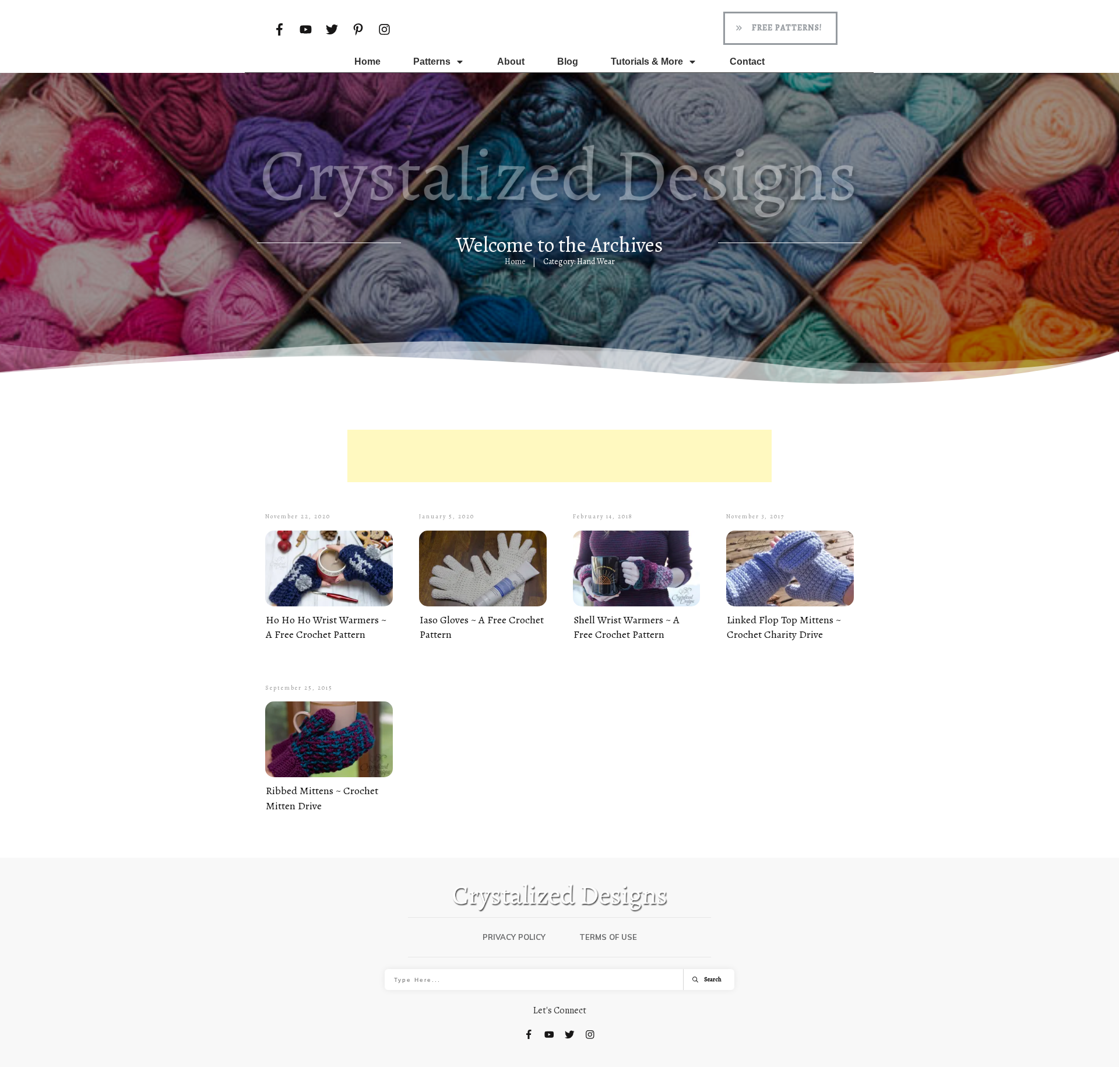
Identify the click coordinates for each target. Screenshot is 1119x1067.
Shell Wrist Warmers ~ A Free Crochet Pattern (626, 627)
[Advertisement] (559, 456)
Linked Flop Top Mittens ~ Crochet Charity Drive (784, 627)
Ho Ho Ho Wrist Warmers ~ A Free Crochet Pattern (326, 627)
